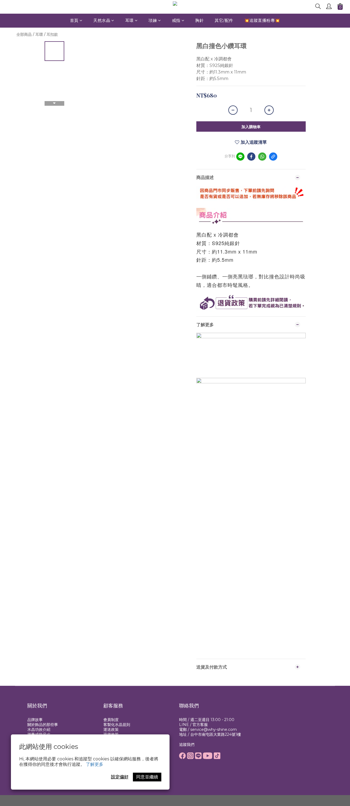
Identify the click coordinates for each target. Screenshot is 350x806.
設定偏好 (120, 776)
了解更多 (94, 764)
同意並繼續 (147, 776)
